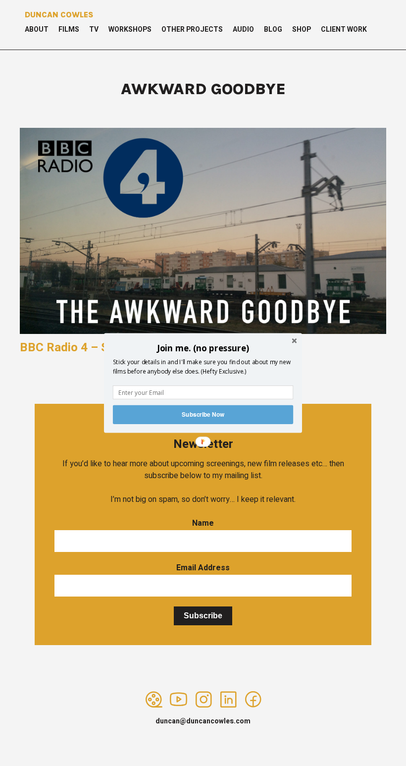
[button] (203, 348)
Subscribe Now (203, 414)
